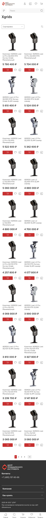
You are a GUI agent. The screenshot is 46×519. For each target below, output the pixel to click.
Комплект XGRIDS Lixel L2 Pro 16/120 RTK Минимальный (12, 392)
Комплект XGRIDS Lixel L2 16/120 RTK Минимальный (12, 433)
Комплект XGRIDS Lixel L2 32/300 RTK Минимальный (12, 181)
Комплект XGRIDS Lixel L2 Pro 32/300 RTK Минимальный (33, 56)
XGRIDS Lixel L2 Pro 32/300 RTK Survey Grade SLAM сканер (11, 99)
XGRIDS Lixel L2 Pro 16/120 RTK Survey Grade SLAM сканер (32, 392)
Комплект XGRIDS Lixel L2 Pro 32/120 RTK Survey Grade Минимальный (12, 265)
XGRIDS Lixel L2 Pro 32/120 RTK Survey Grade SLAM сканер (32, 264)
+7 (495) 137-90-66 (10, 477)
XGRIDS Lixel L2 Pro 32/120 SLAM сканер (11, 347)
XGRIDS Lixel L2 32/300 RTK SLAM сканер (31, 181)
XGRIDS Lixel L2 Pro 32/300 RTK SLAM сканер (32, 99)
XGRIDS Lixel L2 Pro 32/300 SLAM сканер (33, 139)
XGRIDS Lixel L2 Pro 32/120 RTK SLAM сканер (32, 307)
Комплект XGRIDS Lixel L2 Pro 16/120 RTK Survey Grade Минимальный (33, 349)
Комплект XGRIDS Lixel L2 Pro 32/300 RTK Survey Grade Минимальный (12, 57)
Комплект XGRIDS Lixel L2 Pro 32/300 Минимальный (12, 140)
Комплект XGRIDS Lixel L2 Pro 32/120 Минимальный (12, 307)
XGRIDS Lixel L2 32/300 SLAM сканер (33, 222)
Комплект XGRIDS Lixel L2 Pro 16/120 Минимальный (33, 433)
